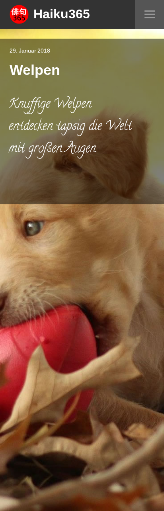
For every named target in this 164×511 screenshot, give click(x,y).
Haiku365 (61, 13)
